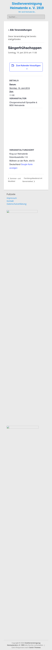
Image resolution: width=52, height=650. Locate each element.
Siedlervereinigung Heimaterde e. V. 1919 (23, 644)
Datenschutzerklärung (16, 204)
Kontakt (10, 201)
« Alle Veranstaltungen (20, 29)
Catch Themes (35, 647)
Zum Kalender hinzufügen (28, 65)
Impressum (12, 198)
